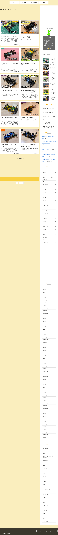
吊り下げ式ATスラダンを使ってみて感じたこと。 (49, 109)
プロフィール (54, 531)
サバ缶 (49, 37)
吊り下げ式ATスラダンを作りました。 (49, 113)
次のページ (20, 179)
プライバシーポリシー (41, 531)
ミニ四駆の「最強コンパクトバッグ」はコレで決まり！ (49, 123)
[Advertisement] (19, 15)
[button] (55, 54)
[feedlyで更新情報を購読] (48, 48)
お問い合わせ (48, 531)
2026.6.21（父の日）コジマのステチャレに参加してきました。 (49, 127)
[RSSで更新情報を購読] (50, 48)
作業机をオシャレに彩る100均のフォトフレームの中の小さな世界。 (49, 118)
